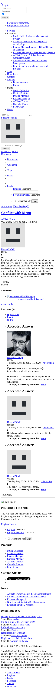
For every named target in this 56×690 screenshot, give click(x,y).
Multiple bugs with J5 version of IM (18, 622)
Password (35, 194)
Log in (5, 17)
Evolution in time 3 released (20, 604)
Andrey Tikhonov (19, 641)
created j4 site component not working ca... (21, 616)
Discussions (6, 154)
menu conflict (7, 304)
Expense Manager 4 (16, 599)
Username (26, 189)
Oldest (10, 320)
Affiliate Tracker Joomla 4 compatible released (29, 594)
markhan (15, 619)
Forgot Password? (21, 194)
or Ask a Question (9, 151)
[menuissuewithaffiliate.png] (21, 296)
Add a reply (6, 206)
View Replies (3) (21, 206)
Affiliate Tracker (9, 219)
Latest (10, 317)
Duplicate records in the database (16, 638)
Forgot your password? (18, 23)
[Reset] (30, 115)
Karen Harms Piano (20, 624)
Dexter (14, 630)
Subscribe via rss (9, 117)
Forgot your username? (18, 25)
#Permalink (48, 363)
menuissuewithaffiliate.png (31, 299)
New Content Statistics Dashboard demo (26, 602)
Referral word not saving (13, 627)
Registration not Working (13, 632)
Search (5, 148)
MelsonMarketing (19, 635)
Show (43, 384)
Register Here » (8, 524)
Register (6, 5)
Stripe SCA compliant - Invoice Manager (26, 596)
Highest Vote (13, 314)
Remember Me (24, 201)
